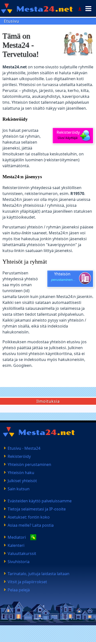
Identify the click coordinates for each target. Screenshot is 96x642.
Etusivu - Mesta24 (24, 448)
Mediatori (17, 537)
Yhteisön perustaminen (29, 464)
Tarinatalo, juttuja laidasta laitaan (38, 573)
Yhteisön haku (21, 472)
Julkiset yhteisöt (22, 480)
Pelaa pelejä (19, 590)
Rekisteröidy (68, 135)
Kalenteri (16, 545)
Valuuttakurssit (22, 553)
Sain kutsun (19, 489)
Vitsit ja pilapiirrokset (27, 581)
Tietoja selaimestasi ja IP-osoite (37, 509)
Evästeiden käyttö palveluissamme (40, 501)
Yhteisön (63, 276)
